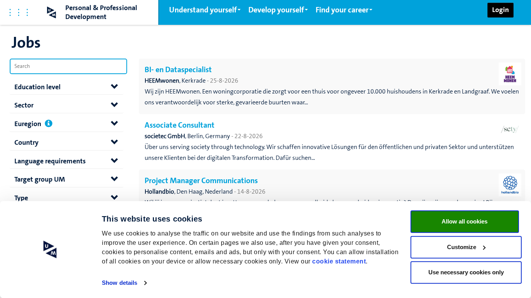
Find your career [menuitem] (342, 10)
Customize (461, 247)
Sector (23, 105)
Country (26, 142)
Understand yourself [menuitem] (203, 10)
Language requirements (50, 161)
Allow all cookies (464, 221)
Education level (37, 87)
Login (500, 9)
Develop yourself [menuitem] (276, 10)
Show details (119, 282)
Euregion (27, 123)
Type (21, 198)
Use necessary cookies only (466, 272)
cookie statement (339, 261)
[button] (48, 124)
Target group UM (39, 179)
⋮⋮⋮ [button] (18, 12)
